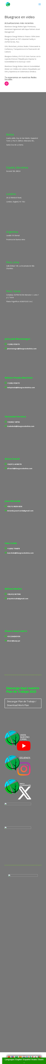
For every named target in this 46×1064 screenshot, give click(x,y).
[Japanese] (35, 1057)
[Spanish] (20, 1057)
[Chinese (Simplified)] (9, 1057)
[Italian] (31, 1057)
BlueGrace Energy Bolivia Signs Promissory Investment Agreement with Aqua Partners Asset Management (22, 29)
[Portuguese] (39, 1057)
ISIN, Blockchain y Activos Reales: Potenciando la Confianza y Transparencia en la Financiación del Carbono (22, 49)
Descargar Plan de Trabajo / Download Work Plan (21, 703)
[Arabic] (16, 1057)
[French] (28, 1057)
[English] (12, 1057)
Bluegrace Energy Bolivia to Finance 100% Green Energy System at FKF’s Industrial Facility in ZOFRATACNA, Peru (22, 39)
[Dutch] (24, 1057)
